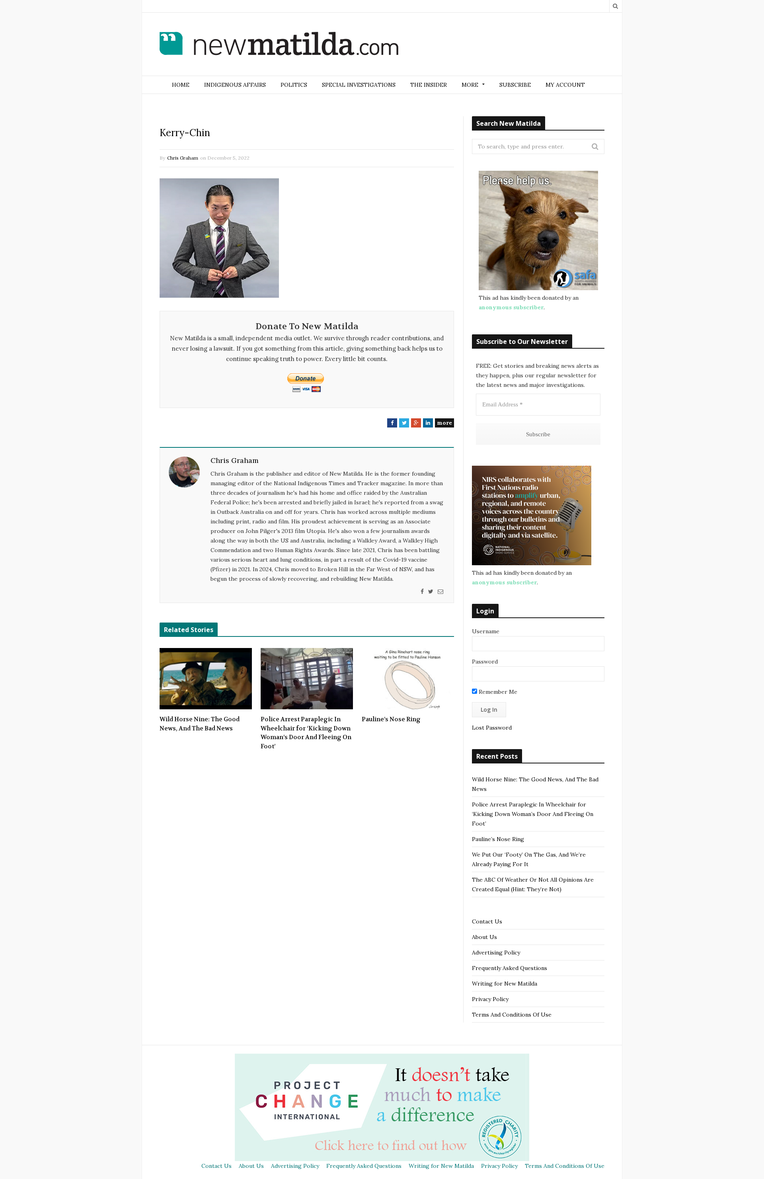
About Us (484, 937)
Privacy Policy (490, 999)
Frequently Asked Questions (509, 968)
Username (485, 631)
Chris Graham (182, 158)
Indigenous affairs (235, 84)
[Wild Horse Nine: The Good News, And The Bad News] (206, 678)
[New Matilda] (279, 45)
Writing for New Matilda (504, 983)
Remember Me (497, 691)
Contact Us (487, 921)
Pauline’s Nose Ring (391, 719)
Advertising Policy (496, 952)
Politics (294, 84)
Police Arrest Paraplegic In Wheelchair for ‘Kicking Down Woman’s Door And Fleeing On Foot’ (306, 732)
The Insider (428, 84)
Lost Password (492, 727)
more (444, 422)
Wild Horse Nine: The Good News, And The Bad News (200, 723)
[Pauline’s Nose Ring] (408, 678)
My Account (565, 84)
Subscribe (515, 84)
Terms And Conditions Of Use (512, 1014)
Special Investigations (359, 84)
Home (180, 84)
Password (485, 661)
